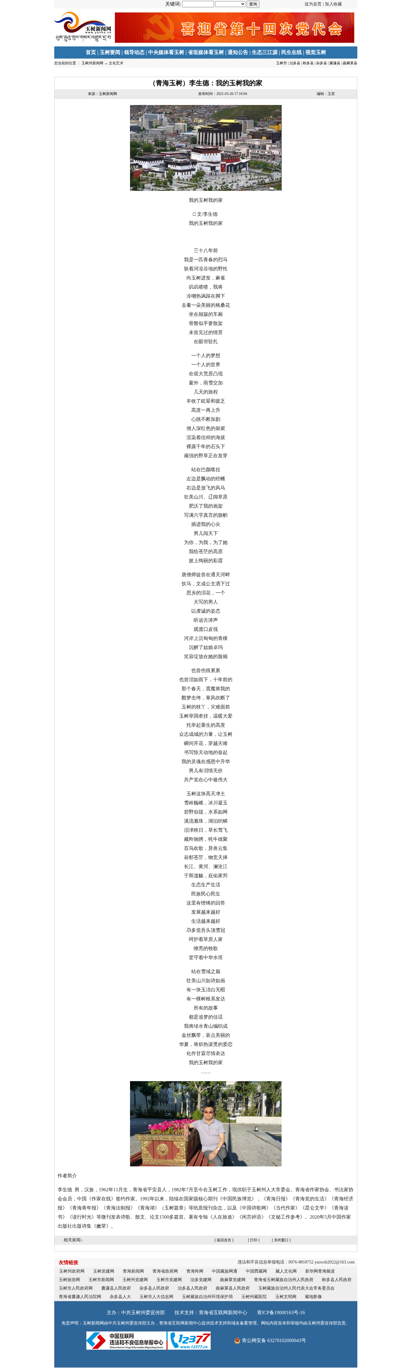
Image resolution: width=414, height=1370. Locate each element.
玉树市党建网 (169, 1279)
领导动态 (134, 52)
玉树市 (281, 63)
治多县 (294, 63)
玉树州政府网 (72, 1271)
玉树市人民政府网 (76, 1288)
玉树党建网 (103, 1271)
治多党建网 (201, 1279)
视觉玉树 (315, 52)
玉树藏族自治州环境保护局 (207, 1296)
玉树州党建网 (135, 1279)
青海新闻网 (133, 1271)
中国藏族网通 (224, 1271)
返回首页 (224, 1240)
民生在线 (291, 52)
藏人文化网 (286, 1271)
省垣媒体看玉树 (206, 52)
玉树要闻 (110, 52)
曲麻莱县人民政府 (233, 1288)
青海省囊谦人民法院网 (80, 1296)
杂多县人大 (120, 1296)
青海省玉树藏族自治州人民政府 (283, 1279)
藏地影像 (313, 1296)
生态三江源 (265, 52)
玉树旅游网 (69, 1279)
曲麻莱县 (350, 63)
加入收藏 (333, 4)
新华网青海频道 (320, 1271)
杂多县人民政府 (154, 1288)
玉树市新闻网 (101, 1279)
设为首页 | (323, 4)
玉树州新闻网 (92, 63)
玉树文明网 (285, 1296)
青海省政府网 (165, 1271)
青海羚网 (194, 1271)
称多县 (308, 63)
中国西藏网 (256, 1271)
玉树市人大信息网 (156, 1296)
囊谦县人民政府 (116, 1288)
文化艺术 (116, 63)
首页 (91, 52)
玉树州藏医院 (254, 1296)
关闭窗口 (281, 1240)
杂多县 (321, 63)
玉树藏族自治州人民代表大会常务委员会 (296, 1288)
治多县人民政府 (192, 1288)
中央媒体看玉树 (166, 52)
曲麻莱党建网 (232, 1279)
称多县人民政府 (337, 1279)
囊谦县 (334, 63)
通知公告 (238, 52)
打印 (253, 1240)
